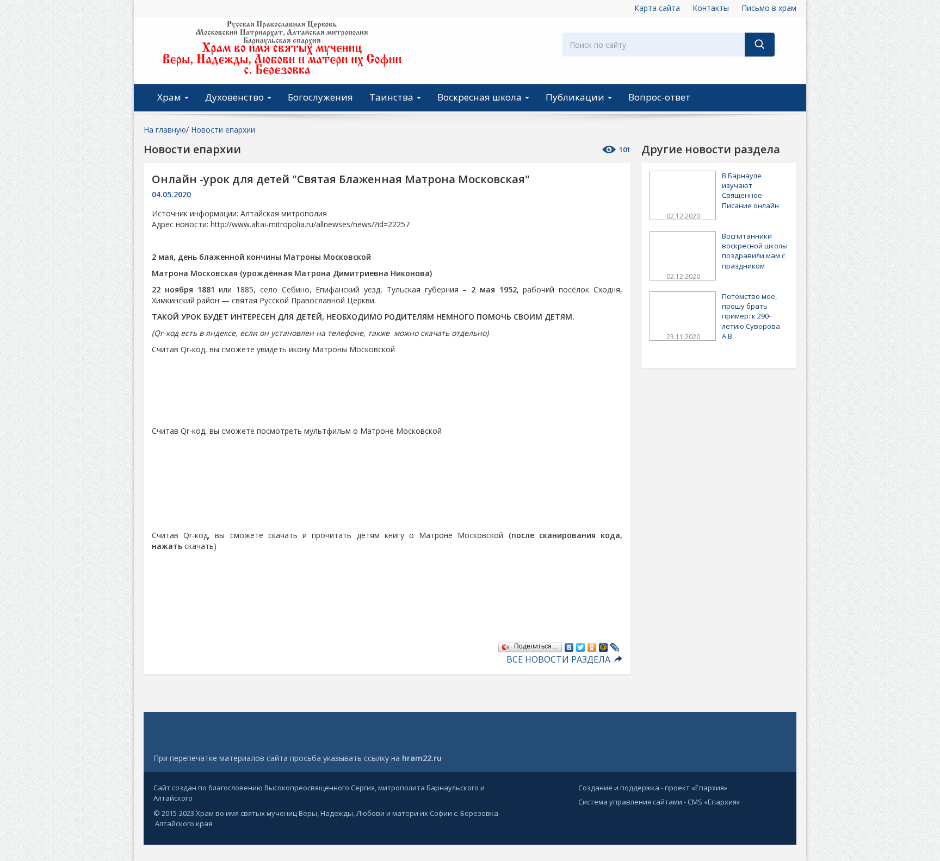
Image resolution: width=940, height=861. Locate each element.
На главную (165, 129)
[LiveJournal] (615, 644)
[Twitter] (580, 644)
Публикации (576, 97)
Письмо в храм (768, 8)
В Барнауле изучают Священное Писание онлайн (750, 190)
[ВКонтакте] (569, 644)
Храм (170, 97)
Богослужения (320, 97)
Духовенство (235, 97)
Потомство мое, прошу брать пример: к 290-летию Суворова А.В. (751, 316)
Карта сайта (657, 8)
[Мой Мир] (603, 644)
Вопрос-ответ (659, 97)
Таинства (392, 97)
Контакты (710, 8)
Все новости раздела (559, 659)
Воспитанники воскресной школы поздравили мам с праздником (755, 251)
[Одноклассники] (592, 644)
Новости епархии (223, 129)
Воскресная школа (480, 97)
